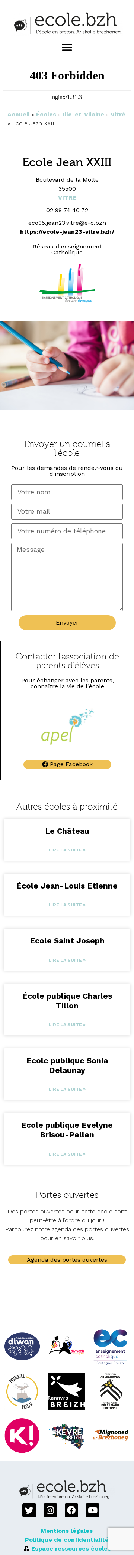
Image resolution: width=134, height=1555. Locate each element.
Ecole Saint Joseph (67, 940)
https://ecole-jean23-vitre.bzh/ (67, 231)
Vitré (118, 114)
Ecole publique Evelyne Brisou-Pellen (67, 1129)
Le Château (67, 831)
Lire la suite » (67, 850)
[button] (67, 47)
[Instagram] (50, 1510)
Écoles (46, 114)
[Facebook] (72, 1510)
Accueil (18, 114)
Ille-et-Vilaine (83, 114)
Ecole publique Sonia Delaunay (67, 1065)
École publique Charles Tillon (67, 1000)
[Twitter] (29, 1510)
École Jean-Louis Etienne (67, 885)
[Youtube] (92, 1510)
